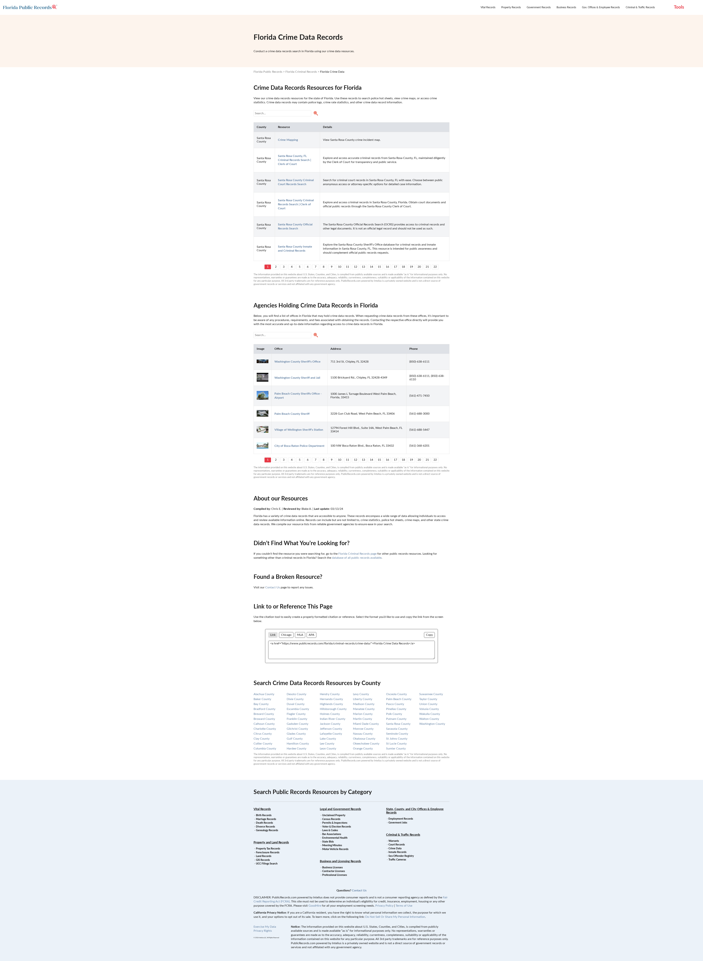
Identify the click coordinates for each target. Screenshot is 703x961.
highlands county (331, 704)
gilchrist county (297, 728)
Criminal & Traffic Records (640, 7)
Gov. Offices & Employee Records (601, 7)
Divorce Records (265, 826)
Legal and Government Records (340, 809)
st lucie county (396, 743)
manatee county (364, 709)
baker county (262, 699)
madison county (363, 704)
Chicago (286, 634)
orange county (363, 748)
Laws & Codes (330, 830)
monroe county (363, 728)
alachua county (264, 694)
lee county (327, 743)
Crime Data (394, 848)
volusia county (429, 709)
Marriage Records (266, 819)
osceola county (396, 694)
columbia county (265, 748)
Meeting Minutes (332, 845)
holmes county (330, 714)
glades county (296, 733)
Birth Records (263, 815)
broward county (264, 718)
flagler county (296, 714)
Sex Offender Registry (401, 856)
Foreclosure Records (267, 852)
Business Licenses (332, 867)
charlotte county (265, 728)
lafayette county (331, 733)
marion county (363, 714)
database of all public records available (357, 557)
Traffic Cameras (397, 859)
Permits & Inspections (334, 823)
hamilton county (298, 743)
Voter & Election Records (336, 826)
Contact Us (272, 587)
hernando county (331, 699)
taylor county (428, 699)
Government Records (539, 7)
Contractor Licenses (333, 871)
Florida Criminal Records (301, 71)
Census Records (331, 819)
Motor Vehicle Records (335, 849)
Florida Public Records (268, 71)
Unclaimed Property (333, 815)
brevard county (264, 714)
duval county (295, 704)
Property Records (511, 7)
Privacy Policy (384, 905)
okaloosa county (364, 738)
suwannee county (431, 694)
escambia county (298, 709)
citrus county (263, 733)
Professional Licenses (334, 875)
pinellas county (396, 709)
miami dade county (366, 723)
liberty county (362, 699)
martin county (362, 718)
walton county (429, 718)
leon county (328, 748)
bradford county (264, 709)
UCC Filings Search (267, 863)
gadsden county (297, 723)
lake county (328, 738)
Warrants (393, 841)
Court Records (396, 844)
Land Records (263, 856)
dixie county (295, 699)
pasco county (395, 704)
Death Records (264, 823)
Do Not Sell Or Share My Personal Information (395, 916)
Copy (429, 634)
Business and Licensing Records (340, 861)
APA (311, 634)
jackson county (330, 723)
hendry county (330, 694)
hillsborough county (333, 709)
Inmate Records (397, 852)
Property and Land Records (271, 842)
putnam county (396, 718)
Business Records (566, 7)
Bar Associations (331, 834)
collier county (263, 743)
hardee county (296, 748)
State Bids (328, 842)
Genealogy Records (267, 830)
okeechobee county (366, 743)
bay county (261, 704)
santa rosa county (398, 723)
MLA (300, 634)
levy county (361, 694)
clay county (261, 738)
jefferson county (331, 728)
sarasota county (397, 728)
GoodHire (314, 905)
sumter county (396, 748)
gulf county (295, 738)
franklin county (297, 718)
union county (428, 704)
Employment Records (400, 819)
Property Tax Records (268, 848)
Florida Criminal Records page (357, 553)
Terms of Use (404, 905)
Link (273, 634)
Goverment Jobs (397, 822)
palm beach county (398, 699)
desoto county (296, 694)
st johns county (396, 738)
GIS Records (263, 860)
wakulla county (429, 714)
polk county (394, 714)
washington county (432, 723)
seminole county (397, 733)
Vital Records (488, 7)
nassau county (363, 733)
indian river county (332, 718)
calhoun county (264, 723)
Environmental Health (334, 838)
